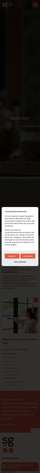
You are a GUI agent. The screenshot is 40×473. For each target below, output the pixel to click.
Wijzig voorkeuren (20, 262)
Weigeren (12, 256)
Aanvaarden (28, 256)
